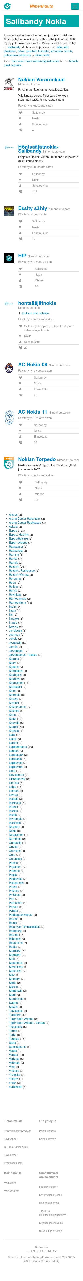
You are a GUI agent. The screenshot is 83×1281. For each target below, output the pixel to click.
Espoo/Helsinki (18, 538)
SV (55, 1251)
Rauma (13, 935)
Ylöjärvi (13, 1079)
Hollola (13, 586)
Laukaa (14, 751)
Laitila (13, 739)
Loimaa (14, 791)
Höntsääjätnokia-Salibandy (38, 148)
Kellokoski (15, 687)
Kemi (12, 691)
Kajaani (14, 667)
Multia (13, 815)
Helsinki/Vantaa (19, 574)
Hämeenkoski (17, 598)
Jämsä (13, 647)
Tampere (15, 1015)
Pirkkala (14, 891)
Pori (11, 899)
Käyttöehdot (10, 1138)
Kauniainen (16, 683)
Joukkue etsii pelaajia (35, 313)
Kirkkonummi (17, 707)
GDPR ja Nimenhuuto (16, 1146)
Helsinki (14, 566)
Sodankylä (15, 991)
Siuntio (13, 987)
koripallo (43, 51)
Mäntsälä (15, 823)
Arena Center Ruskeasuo (25, 522)
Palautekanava (47, 1130)
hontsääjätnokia (37, 302)
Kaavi (12, 663)
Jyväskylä (15, 642)
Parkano (14, 871)
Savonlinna (16, 967)
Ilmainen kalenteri (49, 1202)
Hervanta (15, 578)
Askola (13, 526)
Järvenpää (16, 651)
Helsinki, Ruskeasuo (22, 570)
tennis (68, 51)
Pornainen (15, 903)
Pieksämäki (16, 883)
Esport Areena (18, 542)
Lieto (12, 771)
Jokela (13, 638)
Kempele (14, 695)
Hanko (13, 558)
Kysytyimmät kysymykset (17, 1130)
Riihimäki (15, 939)
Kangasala (16, 671)
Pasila (13, 875)
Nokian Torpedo (37, 459)
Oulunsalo (15, 859)
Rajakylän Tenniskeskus (24, 927)
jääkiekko (10, 51)
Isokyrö (13, 626)
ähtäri (12, 1083)
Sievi (12, 975)
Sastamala (16, 963)
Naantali (14, 827)
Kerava (13, 699)
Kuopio (13, 727)
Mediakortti (10, 1182)
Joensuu (14, 634)
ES (37, 1251)
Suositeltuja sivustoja (50, 1230)
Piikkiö (13, 887)
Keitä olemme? (47, 1138)
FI (41, 1251)
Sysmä (13, 1003)
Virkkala (14, 1071)
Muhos (13, 811)
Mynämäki (15, 819)
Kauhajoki (15, 675)
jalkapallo (63, 47)
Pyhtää (13, 911)
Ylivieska (14, 1075)
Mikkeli (13, 807)
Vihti (12, 1067)
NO (50, 1251)
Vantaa (13, 1055)
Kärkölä (14, 731)
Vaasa (13, 1051)
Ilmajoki (14, 618)
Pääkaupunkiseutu (21, 915)
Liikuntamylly (17, 779)
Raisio (13, 923)
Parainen (15, 867)
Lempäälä (15, 759)
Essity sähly (32, 208)
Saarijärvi (15, 951)
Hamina (14, 554)
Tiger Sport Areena (21, 1019)
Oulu (12, 855)
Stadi (12, 995)
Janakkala (15, 630)
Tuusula (14, 1039)
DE (28, 1251)
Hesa (12, 582)
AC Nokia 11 (32, 411)
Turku (12, 1035)
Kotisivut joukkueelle (50, 1194)
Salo (12, 959)
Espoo (13, 530)
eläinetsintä (42, 55)
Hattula (13, 562)
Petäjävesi (15, 879)
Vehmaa (14, 1063)
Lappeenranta (18, 747)
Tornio (13, 1031)
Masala (13, 799)
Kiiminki (14, 703)
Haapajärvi (16, 546)
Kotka (12, 719)
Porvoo (13, 907)
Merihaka (15, 803)
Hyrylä (13, 590)
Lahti (12, 735)
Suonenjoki (16, 999)
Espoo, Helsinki (19, 534)
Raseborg (15, 931)
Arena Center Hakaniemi (24, 518)
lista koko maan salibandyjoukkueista (35, 61)
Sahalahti (15, 955)
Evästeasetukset (13, 1162)
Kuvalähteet (10, 1154)
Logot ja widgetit (48, 1186)
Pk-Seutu (15, 895)
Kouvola (14, 723)
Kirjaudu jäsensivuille (51, 1222)
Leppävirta (16, 767)
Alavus (13, 514)
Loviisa (13, 795)
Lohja (12, 787)
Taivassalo (16, 1011)
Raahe (13, 919)
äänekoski (15, 1087)
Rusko (13, 947)
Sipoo (12, 983)
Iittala (12, 610)
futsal (21, 51)
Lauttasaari (16, 755)
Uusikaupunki (17, 1047)
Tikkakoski (15, 1027)
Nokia (12, 831)
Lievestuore (16, 775)
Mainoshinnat (11, 1190)
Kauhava (14, 679)
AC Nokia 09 (32, 364)
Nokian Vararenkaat (41, 79)
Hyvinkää (15, 594)
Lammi (13, 743)
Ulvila (12, 1043)
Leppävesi (15, 763)
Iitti (11, 614)
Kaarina (14, 659)
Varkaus (14, 1059)
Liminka (14, 783)
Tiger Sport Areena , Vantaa (27, 1023)
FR (45, 1251)
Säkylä (13, 1007)
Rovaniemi (16, 943)
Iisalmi (13, 606)
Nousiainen (16, 835)
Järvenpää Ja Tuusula (23, 655)
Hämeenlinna (17, 602)
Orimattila (15, 843)
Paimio (13, 863)
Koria (12, 715)
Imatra (13, 622)
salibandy (14, 47)
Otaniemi (15, 851)
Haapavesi (16, 550)
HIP (22, 255)
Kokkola (14, 711)
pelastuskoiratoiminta (17, 55)
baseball (31, 51)
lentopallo (57, 51)
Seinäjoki (15, 971)
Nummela (15, 839)
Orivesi (13, 847)
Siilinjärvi (14, 979)
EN (33, 1251)
